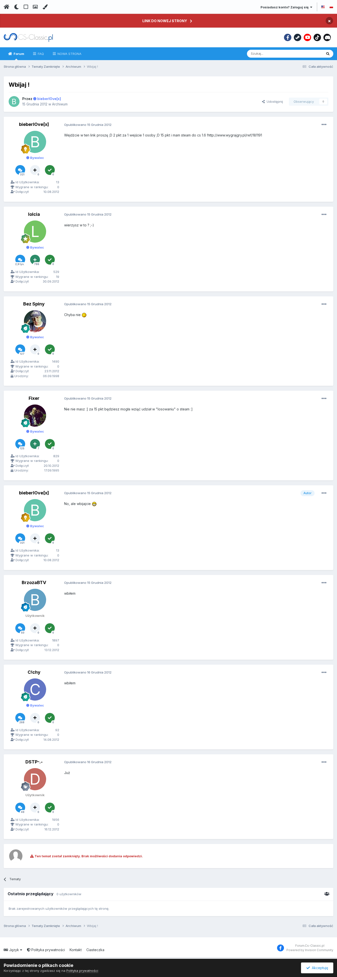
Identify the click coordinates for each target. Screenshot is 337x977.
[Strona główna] (6, 7)
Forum (18, 54)
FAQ (40, 54)
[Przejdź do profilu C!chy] (35, 689)
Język (14, 950)
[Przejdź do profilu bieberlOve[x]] (14, 101)
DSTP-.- (34, 761)
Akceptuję (319, 968)
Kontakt (76, 950)
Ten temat (308, 53)
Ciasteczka (95, 950)
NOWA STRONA (68, 54)
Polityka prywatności (47, 950)
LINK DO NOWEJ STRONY (164, 21)
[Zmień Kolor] (45, 7)
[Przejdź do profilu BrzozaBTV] (35, 600)
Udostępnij (274, 101)
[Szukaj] (327, 54)
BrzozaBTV (34, 582)
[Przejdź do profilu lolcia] (35, 231)
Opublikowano (88, 125)
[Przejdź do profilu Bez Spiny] (35, 321)
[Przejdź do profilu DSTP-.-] (35, 779)
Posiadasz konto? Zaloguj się (285, 7)
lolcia (34, 214)
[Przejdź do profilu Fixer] (35, 415)
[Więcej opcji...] (323, 125)
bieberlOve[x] (34, 124)
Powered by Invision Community (309, 950)
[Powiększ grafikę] (84, 315)
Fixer (34, 398)
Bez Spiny (34, 303)
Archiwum (60, 104)
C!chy (34, 672)
